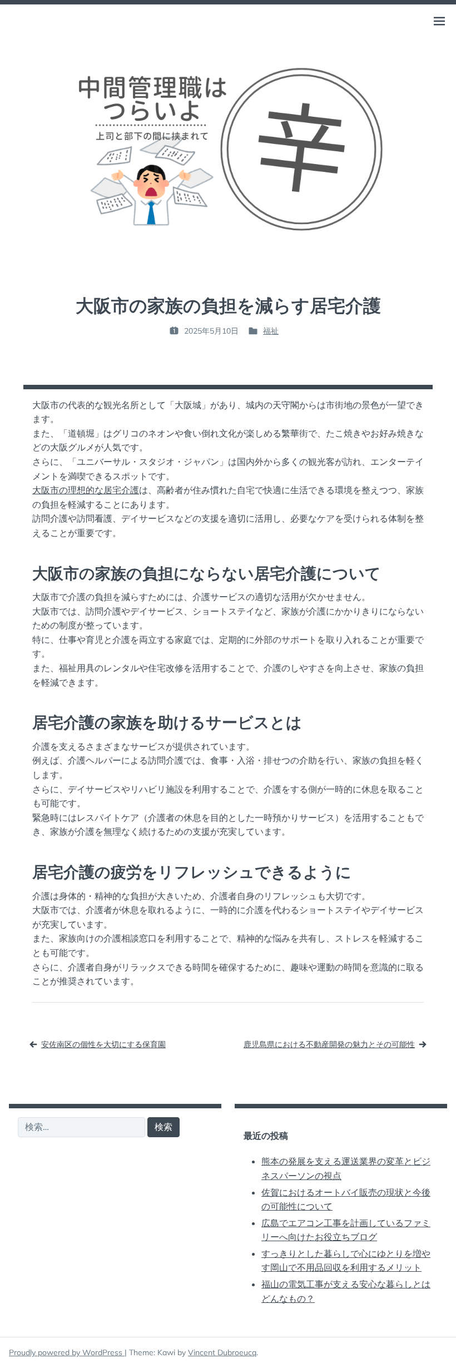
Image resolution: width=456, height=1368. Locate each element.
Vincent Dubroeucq (222, 1352)
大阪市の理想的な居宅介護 (85, 489)
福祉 (271, 331)
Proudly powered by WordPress (67, 1352)
